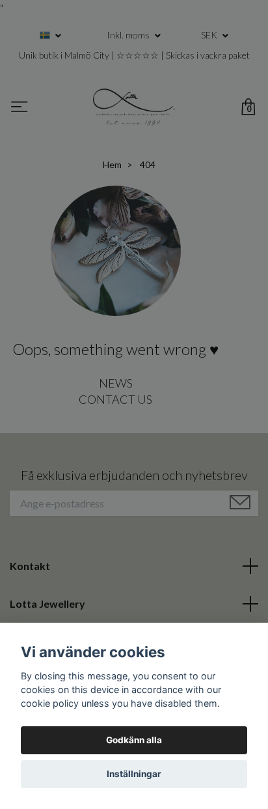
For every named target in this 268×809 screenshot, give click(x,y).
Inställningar (134, 774)
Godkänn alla (134, 740)
